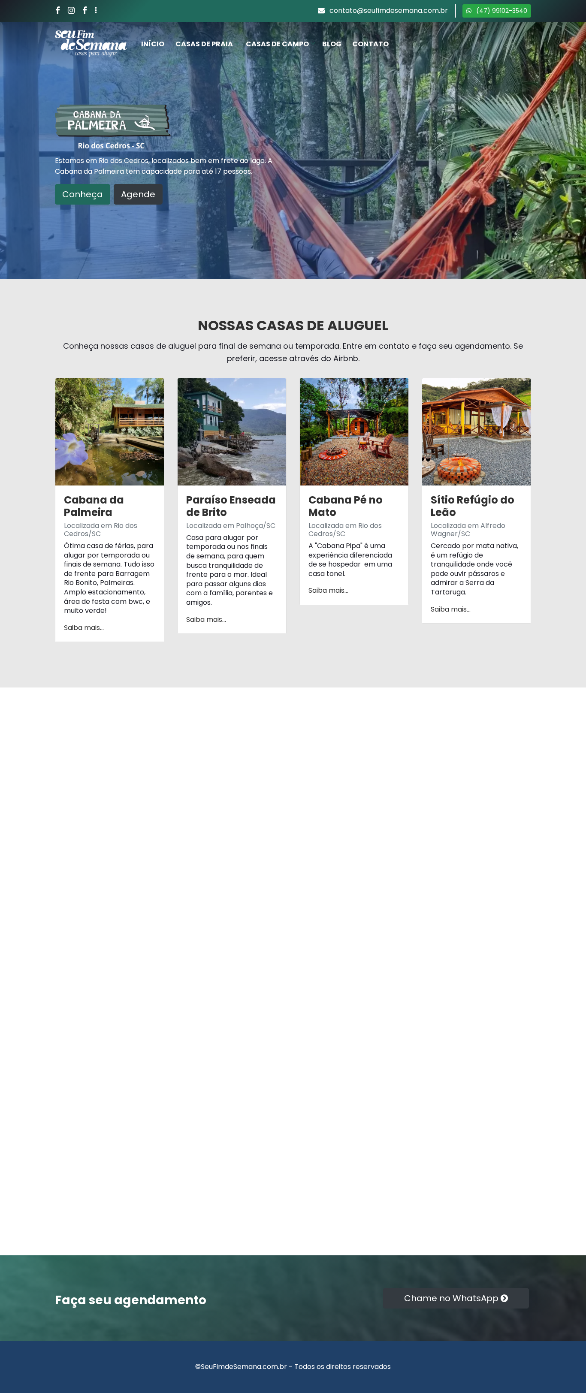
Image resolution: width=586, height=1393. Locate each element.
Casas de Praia (204, 44)
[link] (57, 11)
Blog (331, 44)
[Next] (570, 150)
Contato (370, 44)
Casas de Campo (277, 44)
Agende (138, 194)
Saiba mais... (84, 628)
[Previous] (15, 150)
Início (152, 44)
